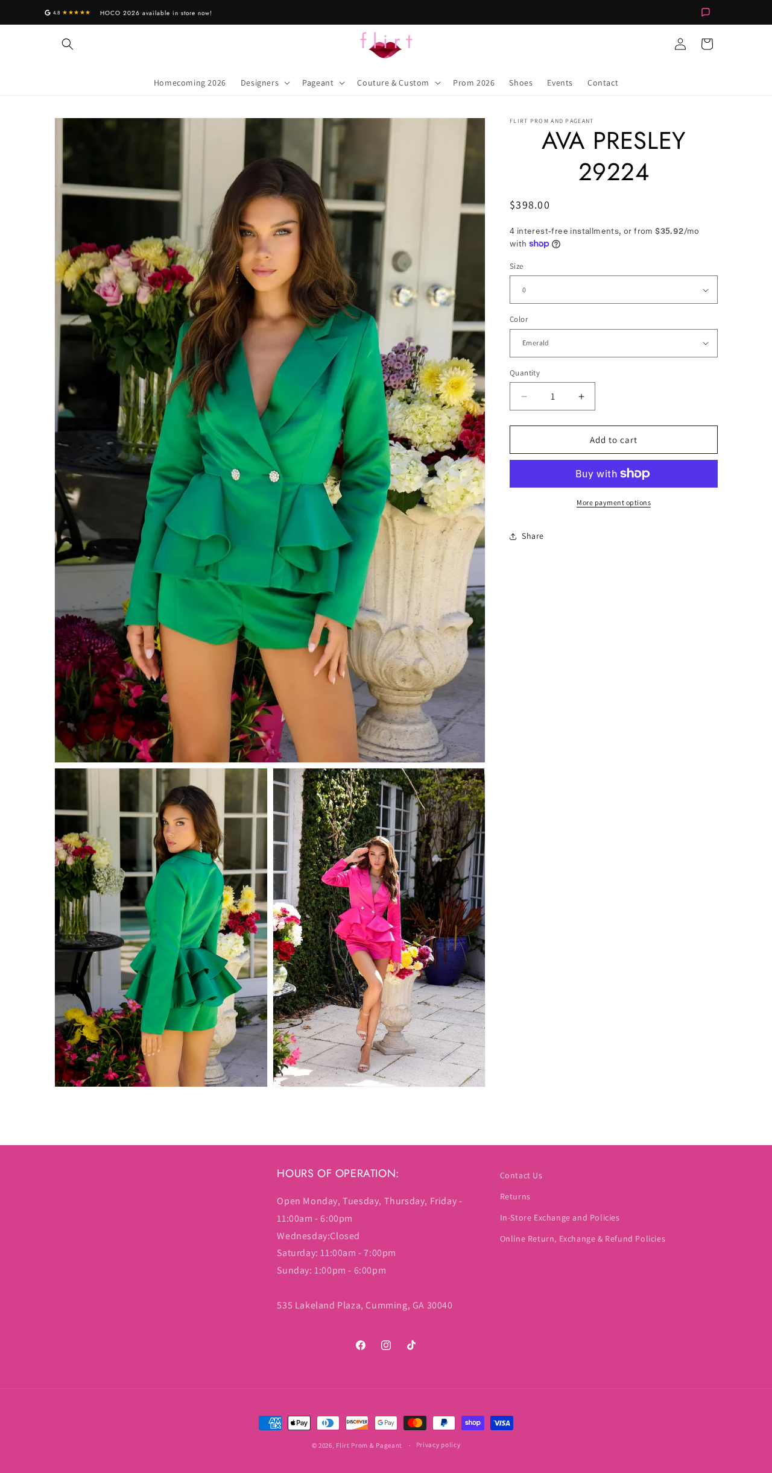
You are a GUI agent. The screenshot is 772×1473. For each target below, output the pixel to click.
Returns (515, 1196)
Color (519, 319)
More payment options (614, 502)
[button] (67, 44)
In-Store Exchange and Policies (560, 1217)
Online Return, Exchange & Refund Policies (583, 1238)
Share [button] (533, 535)
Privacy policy (438, 1444)
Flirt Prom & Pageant (369, 1445)
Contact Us (521, 1175)
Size (517, 266)
